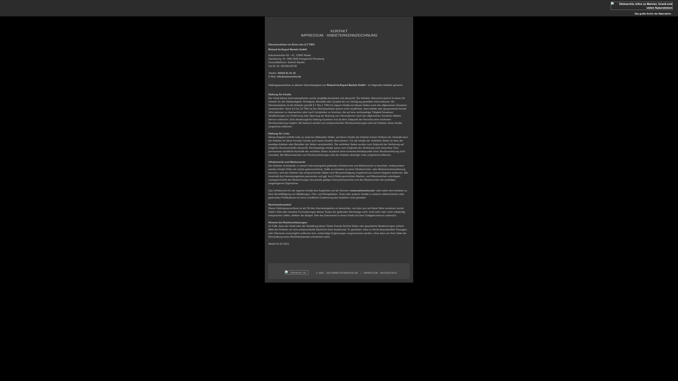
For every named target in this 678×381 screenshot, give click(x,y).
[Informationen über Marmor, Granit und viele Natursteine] (644, 8)
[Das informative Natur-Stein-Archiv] (297, 273)
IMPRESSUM (371, 273)
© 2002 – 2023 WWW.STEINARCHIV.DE (337, 273)
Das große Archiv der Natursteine (653, 13)
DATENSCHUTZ (388, 273)
